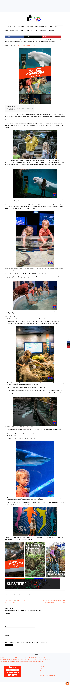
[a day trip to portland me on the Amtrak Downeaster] (55, 559)
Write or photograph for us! (47, 675)
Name (7, 626)
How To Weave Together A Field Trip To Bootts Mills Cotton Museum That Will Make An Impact (25, 659)
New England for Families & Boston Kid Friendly (35, 18)
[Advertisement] (35, 7)
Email (7, 631)
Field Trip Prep (12, 109)
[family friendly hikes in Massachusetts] (35, 559)
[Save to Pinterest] (68, 346)
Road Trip (28, 594)
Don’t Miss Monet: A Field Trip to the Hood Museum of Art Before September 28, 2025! (22, 657)
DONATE (42, 666)
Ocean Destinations (23, 594)
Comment (8, 613)
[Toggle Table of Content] (32, 106)
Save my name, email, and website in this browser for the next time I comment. (26, 642)
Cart (41, 673)
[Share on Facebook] (68, 342)
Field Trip (18, 594)
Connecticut (11, 594)
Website (7, 635)
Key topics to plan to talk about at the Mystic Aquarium (20, 108)
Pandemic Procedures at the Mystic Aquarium (18, 111)
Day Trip (15, 594)
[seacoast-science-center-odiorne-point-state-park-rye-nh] (14, 559)
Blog (41, 668)
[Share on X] (68, 344)
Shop (41, 670)
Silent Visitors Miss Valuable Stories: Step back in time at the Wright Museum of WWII (22, 661)
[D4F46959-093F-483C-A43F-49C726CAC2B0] (35, 76)
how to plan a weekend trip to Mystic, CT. (27, 45)
